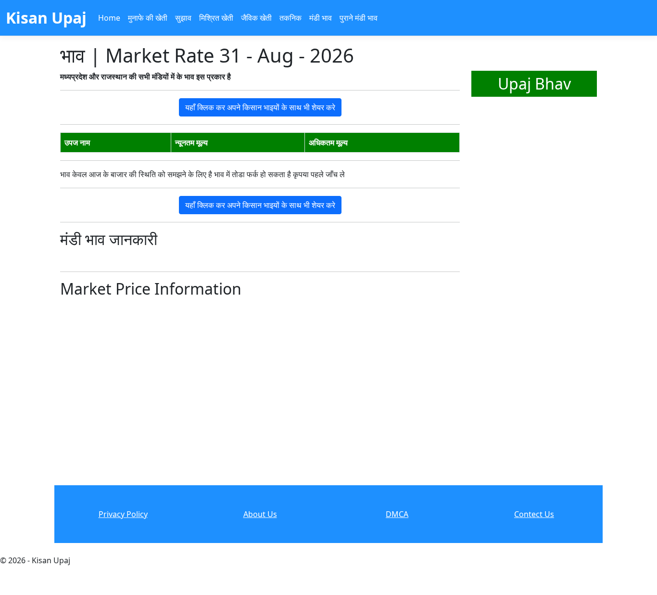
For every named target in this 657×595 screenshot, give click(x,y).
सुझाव (183, 18)
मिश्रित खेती (216, 18)
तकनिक (290, 18)
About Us (260, 514)
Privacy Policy (123, 514)
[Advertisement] (328, 413)
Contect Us (534, 514)
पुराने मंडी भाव (359, 18)
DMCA (397, 514)
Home (109, 18)
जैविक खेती (256, 18)
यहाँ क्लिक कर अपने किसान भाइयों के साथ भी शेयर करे (260, 107)
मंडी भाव (320, 18)
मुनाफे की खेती (147, 18)
